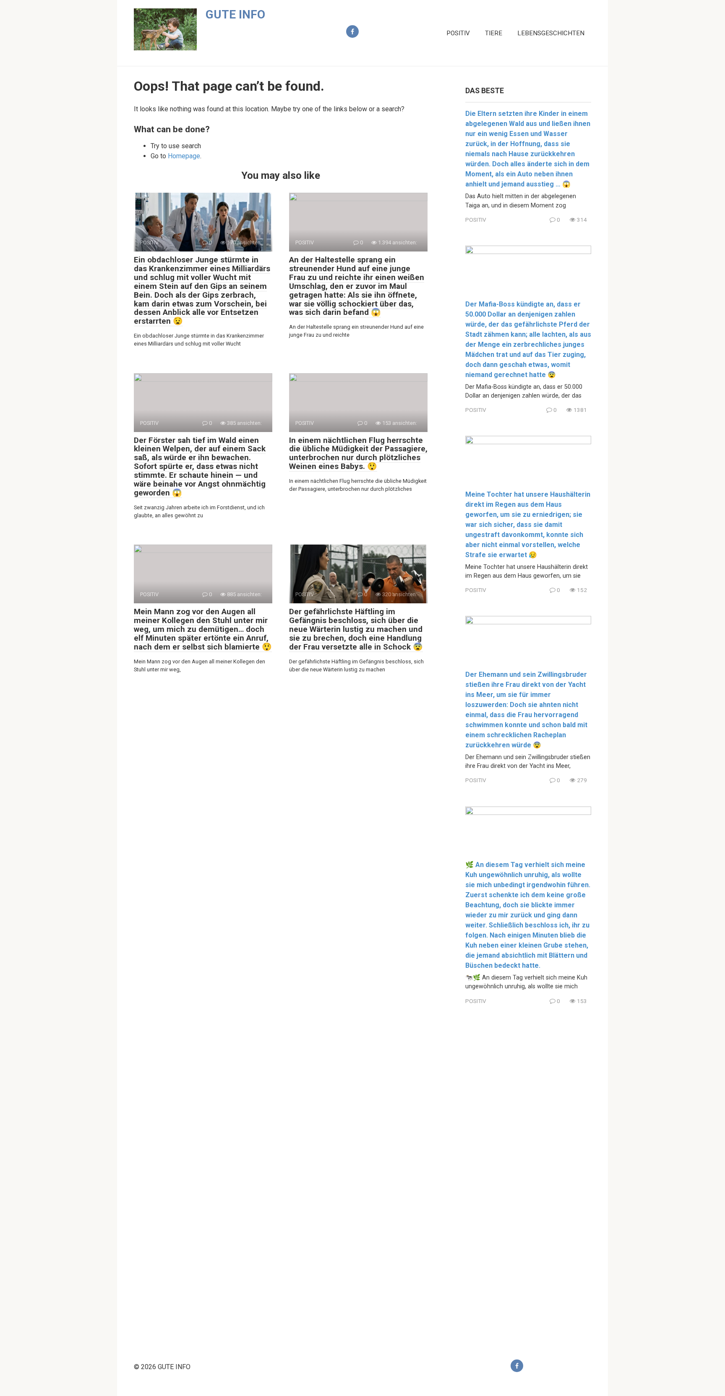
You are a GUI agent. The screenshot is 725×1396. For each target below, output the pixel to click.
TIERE (493, 33)
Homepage (184, 156)
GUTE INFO (235, 14)
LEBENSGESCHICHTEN (550, 33)
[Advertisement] (528, 1175)
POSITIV (458, 33)
